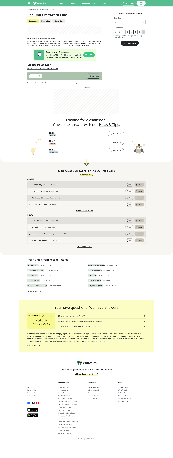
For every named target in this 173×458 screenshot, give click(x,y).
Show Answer (94, 76)
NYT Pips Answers (64, 396)
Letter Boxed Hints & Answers (68, 422)
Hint (130, 184)
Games (73, 3)
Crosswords (105, 3)
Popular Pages (93, 396)
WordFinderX (122, 390)
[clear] (143, 22)
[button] (86, 134)
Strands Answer (63, 390)
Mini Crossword (93, 390)
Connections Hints (64, 387)
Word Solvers (60, 3)
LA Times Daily (44, 9)
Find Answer (131, 43)
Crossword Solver (32, 9)
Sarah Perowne (34, 38)
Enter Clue (117, 18)
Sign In (141, 3)
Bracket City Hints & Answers (67, 427)
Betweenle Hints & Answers (67, 416)
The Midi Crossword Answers (68, 404)
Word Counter (123, 402)
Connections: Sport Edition (67, 413)
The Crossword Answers (66, 410)
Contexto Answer (63, 430)
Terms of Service (33, 393)
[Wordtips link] (39, 3)
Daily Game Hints (88, 3)
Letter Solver (122, 393)
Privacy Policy (32, 390)
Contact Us (31, 387)
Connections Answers (65, 407)
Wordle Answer (63, 393)
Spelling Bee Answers (65, 425)
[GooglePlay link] (41, 415)
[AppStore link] (41, 410)
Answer (140, 184)
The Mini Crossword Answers (68, 402)
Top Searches (92, 399)
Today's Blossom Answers (66, 433)
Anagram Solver (123, 387)
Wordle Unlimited (94, 387)
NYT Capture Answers (65, 399)
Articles (90, 393)
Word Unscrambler (124, 399)
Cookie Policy (31, 396)
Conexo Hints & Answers (66, 419)
